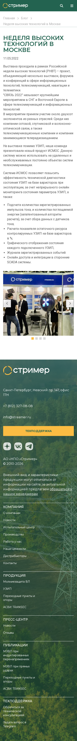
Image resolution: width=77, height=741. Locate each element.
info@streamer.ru (17, 417)
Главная (9, 18)
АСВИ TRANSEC (14, 607)
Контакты (10, 563)
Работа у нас (12, 541)
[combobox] (63, 5)
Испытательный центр (19, 527)
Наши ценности (14, 549)
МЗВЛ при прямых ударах (16, 668)
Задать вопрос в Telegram (14, 724)
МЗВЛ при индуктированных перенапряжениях (16, 655)
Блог (24, 18)
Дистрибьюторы (14, 556)
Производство (13, 534)
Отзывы (8, 633)
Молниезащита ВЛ (16, 581)
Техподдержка (38, 431)
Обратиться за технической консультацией (13, 711)
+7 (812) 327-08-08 (18, 406)
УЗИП (7, 589)
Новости (9, 520)
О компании (11, 513)
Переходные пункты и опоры (19, 598)
